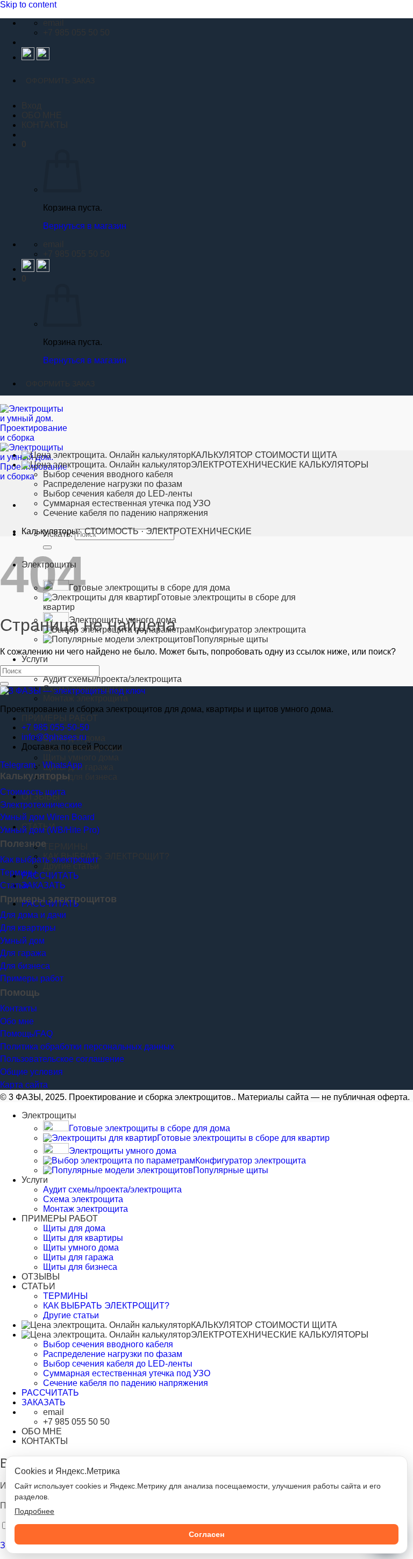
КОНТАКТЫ (45, 125)
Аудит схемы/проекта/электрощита (112, 679)
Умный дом (22, 940)
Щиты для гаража (78, 1257)
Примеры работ (31, 978)
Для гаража (23, 953)
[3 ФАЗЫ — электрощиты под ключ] (72, 690)
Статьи (14, 885)
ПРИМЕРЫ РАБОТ (60, 718)
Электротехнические (41, 804)
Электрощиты (49, 1115)
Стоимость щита (33, 791)
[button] (31, 105)
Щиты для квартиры (83, 1237)
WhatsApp (62, 765)
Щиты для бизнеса (80, 776)
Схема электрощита (83, 1199)
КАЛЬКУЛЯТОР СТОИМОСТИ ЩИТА (264, 454)
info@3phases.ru (54, 737)
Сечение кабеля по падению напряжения (125, 513)
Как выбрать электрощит (49, 859)
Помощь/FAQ (26, 1033)
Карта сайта (24, 1084)
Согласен (206, 1534)
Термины (18, 872)
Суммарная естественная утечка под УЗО (126, 503)
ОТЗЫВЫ (41, 1276)
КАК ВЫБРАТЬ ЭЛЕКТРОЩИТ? (106, 856)
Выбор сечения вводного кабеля (108, 474)
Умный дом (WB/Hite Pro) (49, 830)
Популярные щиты (230, 639)
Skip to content (28, 4)
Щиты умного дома (81, 757)
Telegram (17, 765)
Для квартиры (28, 927)
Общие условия (31, 1071)
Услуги (35, 659)
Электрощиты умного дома (122, 1150)
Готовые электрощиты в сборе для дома (149, 587)
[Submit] (4, 684)
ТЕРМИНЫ (65, 846)
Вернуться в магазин (84, 226)
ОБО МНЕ (42, 115)
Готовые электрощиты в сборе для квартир (243, 1138)
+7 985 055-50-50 (55, 727)
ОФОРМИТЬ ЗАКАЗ (60, 80)
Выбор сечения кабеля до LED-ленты (118, 493)
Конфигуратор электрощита (250, 1160)
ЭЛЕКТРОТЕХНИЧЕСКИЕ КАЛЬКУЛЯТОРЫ (279, 464)
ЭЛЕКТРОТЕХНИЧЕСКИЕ (199, 531)
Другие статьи (71, 866)
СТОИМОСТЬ (111, 531)
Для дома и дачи (33, 914)
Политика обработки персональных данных (87, 1046)
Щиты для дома (74, 1228)
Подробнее (34, 1511)
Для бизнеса (25, 966)
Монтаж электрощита (85, 698)
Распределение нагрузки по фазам (112, 483)
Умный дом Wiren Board (47, 817)
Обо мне (17, 1021)
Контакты (18, 1008)
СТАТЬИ (38, 1286)
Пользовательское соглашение (62, 1059)
